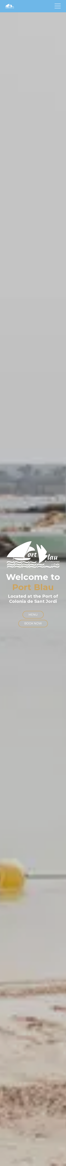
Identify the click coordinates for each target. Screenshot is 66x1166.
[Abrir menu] (58, 6)
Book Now (33, 623)
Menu (33, 614)
